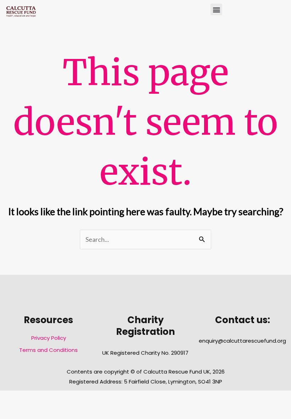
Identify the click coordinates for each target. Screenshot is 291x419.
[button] (216, 9)
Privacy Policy (48, 338)
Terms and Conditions (48, 350)
